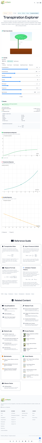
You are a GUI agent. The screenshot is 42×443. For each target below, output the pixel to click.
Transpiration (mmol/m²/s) (8, 135)
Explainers (2, 426)
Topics (23, 417)
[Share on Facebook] (16, 441)
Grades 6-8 (13, 421)
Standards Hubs (25, 413)
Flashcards (3, 423)
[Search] (35, 3)
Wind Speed (4, 83)
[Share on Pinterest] (29, 441)
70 (27, 227)
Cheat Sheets (3, 419)
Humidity (3, 79)
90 (34, 227)
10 (31, 155)
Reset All (11, 232)
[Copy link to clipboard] (32, 441)
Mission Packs (24, 415)
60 (23, 227)
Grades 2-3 (13, 417)
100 (38, 227)
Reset (22, 96)
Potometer (16, 61)
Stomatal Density (5, 71)
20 (9, 227)
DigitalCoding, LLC (38, 435)
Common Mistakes (4, 430)
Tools (24, 13)
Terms (33, 415)
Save (6, 13)
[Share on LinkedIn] (10, 441)
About (33, 413)
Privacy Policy (34, 417)
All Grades (13, 413)
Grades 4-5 (13, 419)
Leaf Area (3, 75)
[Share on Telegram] (25, 441)
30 (12, 227)
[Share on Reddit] (22, 441)
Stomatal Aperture (5, 67)
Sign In (38, 2)
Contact (33, 419)
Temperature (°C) (37, 190)
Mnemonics (3, 428)
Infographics (3, 417)
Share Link (5, 232)
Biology (28, 13)
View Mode (4, 59)
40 (16, 227)
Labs (2, 415)
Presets (3, 63)
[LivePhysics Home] (6, 2)
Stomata (5, 61)
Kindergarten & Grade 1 (15, 415)
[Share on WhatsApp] (19, 441)
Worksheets (3, 421)
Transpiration (11, 61)
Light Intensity (4, 92)
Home (20, 13)
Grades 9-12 (13, 423)
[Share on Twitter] (13, 441)
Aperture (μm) (37, 154)
